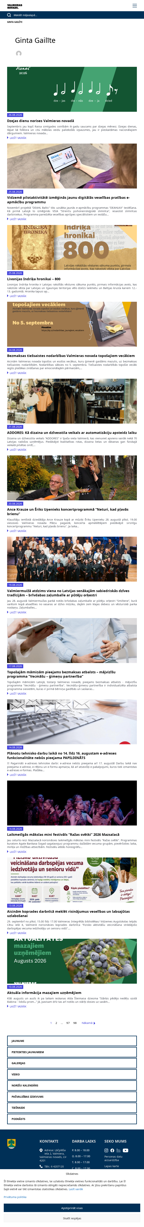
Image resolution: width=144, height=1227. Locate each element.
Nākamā (87, 1023)
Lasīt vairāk (76, 1189)
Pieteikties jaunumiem (28, 1052)
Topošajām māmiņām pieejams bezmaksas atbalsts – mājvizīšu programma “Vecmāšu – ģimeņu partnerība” (61, 674)
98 (75, 1023)
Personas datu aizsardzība (113, 1158)
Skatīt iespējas (72, 1218)
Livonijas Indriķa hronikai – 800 (33, 279)
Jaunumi (18, 1041)
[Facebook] (113, 1150)
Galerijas (18, 1063)
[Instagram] (107, 1150)
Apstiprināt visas (72, 1208)
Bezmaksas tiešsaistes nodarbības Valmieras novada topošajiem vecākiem (71, 356)
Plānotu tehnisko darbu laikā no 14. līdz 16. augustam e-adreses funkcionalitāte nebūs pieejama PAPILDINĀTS (61, 755)
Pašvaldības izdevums (28, 1096)
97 (68, 1023)
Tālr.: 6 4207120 (54, 1166)
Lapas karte (111, 1166)
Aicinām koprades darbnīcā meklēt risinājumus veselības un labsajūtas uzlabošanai (68, 913)
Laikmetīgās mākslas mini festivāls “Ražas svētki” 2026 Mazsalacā (63, 834)
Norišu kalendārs (25, 1085)
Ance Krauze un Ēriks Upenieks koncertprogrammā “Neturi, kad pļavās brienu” (67, 511)
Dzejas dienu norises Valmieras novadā (40, 121)
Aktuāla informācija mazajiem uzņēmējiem (44, 993)
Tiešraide (18, 1107)
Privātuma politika (15, 1197)
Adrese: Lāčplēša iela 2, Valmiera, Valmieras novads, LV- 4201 (53, 1155)
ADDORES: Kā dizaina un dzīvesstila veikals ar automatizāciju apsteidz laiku (72, 433)
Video (16, 1074)
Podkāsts (18, 1119)
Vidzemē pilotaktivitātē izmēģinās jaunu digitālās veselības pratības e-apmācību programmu (68, 199)
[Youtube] (127, 1150)
